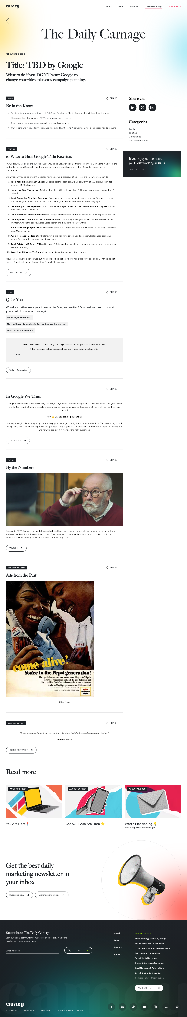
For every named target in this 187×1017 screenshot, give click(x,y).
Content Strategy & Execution (149, 963)
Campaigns (135, 136)
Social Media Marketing (146, 958)
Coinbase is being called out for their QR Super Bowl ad (37, 113)
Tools (132, 129)
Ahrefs (70, 258)
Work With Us (175, 6)
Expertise (134, 6)
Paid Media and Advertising (147, 953)
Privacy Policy (29, 1010)
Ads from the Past (138, 140)
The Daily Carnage (153, 6)
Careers (118, 954)
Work (120, 6)
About (109, 6)
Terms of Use (45, 1010)
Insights (118, 947)
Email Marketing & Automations (149, 968)
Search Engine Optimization (148, 973)
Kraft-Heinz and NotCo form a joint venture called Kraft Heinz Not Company (48, 128)
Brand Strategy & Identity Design (150, 938)
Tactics (133, 132)
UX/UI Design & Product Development (152, 948)
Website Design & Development (150, 943)
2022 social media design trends (55, 118)
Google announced (31, 163)
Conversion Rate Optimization (149, 978)
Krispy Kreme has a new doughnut (27, 123)
